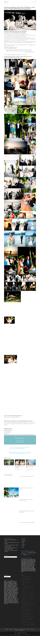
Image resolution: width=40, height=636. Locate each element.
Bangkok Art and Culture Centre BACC (27, 582)
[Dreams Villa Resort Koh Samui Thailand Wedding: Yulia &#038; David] (31, 462)
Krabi (22, 554)
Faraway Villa (14, 34)
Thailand (23, 619)
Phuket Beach (23, 607)
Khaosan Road (24, 596)
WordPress (27, 634)
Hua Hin (24, 629)
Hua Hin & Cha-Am (24, 593)
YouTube (23, 544)
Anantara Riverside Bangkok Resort (26, 578)
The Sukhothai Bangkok (28, 619)
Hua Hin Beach (30, 593)
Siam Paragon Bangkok (29, 618)
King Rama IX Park (32, 596)
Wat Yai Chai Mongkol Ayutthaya (26, 624)
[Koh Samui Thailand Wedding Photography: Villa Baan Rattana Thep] (20, 462)
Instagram (23, 541)
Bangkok (31, 553)
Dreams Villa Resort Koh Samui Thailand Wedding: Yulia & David (31, 466)
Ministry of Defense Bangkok (25, 604)
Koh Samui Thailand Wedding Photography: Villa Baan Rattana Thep (19, 466)
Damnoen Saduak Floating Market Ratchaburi (28, 592)
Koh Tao (16, 630)
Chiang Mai (27, 553)
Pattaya (34, 553)
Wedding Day (33, 624)
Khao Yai (28, 596)
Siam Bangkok (23, 618)
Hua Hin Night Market (24, 595)
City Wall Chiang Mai (24, 590)
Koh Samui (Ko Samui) (25, 598)
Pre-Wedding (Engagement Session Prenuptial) (28, 609)
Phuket (22, 552)
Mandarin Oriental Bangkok (25, 601)
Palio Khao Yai (32, 604)
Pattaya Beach (27, 606)
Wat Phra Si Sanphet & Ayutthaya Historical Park (28, 622)
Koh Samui (25, 552)
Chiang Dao (32, 587)
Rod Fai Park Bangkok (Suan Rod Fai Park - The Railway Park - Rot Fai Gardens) (28, 615)
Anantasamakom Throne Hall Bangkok (27, 579)
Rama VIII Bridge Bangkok (25, 610)
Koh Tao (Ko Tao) (30, 598)
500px (23, 542)
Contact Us (20, 441)
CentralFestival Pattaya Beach (26, 587)
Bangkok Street (24, 584)
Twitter (23, 545)
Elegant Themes (18, 634)
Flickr (26, 54)
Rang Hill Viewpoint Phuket (25, 612)
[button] (10, 63)
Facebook (22, 54)
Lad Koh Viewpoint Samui (25, 599)
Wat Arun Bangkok (24, 621)
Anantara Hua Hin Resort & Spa (26, 576)
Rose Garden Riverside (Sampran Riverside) (28, 616)
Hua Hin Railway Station (31, 595)
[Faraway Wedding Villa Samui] (9, 462)
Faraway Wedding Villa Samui (8, 465)
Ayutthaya (28, 554)
